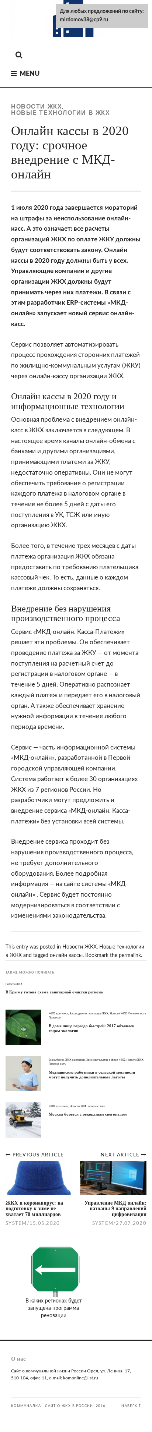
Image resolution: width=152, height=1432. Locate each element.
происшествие (97, 1106)
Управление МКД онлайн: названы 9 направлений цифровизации (115, 1208)
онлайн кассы (66, 955)
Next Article (121, 1155)
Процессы (55, 1017)
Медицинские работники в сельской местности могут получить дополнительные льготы (92, 1074)
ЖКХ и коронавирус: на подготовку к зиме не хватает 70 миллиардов (34, 1208)
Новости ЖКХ (36, 107)
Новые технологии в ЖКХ (60, 113)
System (103, 1223)
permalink (130, 955)
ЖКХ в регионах (58, 1013)
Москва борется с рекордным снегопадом (88, 1114)
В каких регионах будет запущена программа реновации (53, 1308)
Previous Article (38, 1155)
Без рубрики (56, 1060)
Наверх (129, 1406)
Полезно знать (137, 1013)
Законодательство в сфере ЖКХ (89, 1013)
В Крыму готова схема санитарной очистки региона (54, 992)
